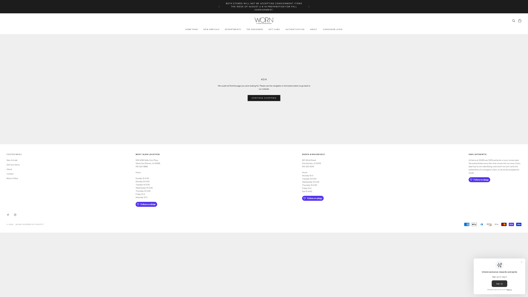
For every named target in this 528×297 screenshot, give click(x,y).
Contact (10, 174)
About (313, 29)
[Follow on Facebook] (8, 214)
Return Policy (12, 178)
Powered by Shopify (33, 224)
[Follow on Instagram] (15, 214)
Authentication (295, 29)
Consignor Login (333, 29)
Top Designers (254, 29)
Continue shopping (264, 98)
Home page (191, 29)
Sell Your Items (13, 164)
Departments (233, 29)
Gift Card (274, 29)
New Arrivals (211, 29)
